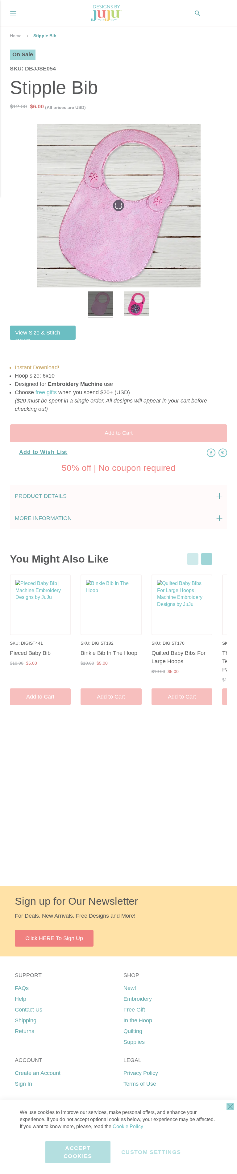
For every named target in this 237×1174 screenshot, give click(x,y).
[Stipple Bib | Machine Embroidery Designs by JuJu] (100, 305)
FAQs (22, 988)
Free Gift (134, 1010)
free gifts (46, 392)
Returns (24, 1031)
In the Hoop (137, 1020)
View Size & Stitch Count (37, 335)
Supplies (134, 1042)
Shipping (25, 1020)
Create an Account (37, 1073)
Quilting (132, 1031)
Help (20, 999)
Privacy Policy (140, 1073)
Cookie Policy (128, 1126)
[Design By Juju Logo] (106, 13)
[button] (222, 13)
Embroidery (137, 999)
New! (129, 988)
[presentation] (206, 559)
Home (16, 35)
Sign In (23, 1084)
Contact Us (28, 1010)
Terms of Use (139, 1084)
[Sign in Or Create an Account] (210, 13)
